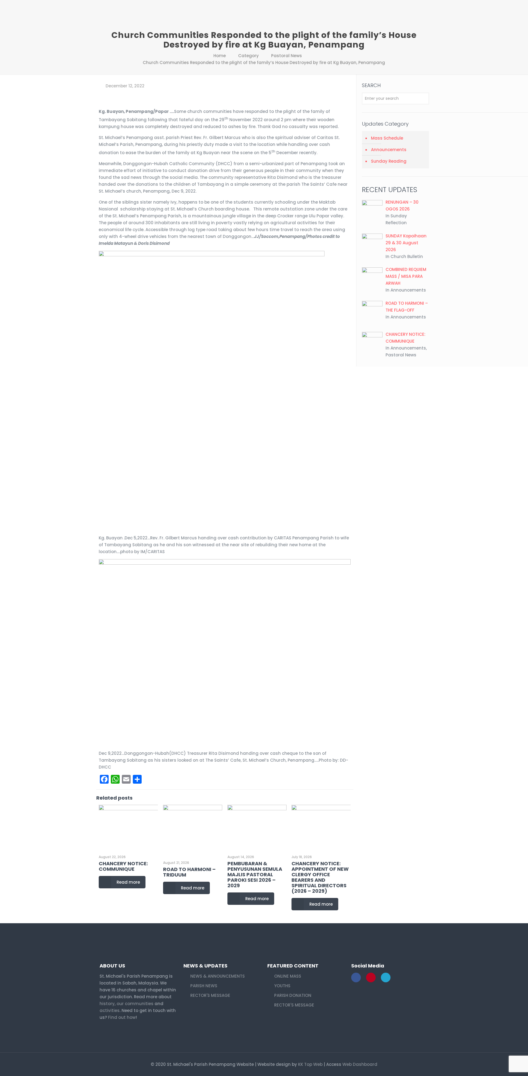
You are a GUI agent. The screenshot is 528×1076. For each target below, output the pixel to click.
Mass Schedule (387, 138)
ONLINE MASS (287, 976)
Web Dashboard (359, 1064)
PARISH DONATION (292, 995)
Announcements (388, 149)
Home (219, 56)
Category (248, 56)
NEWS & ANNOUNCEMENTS (217, 976)
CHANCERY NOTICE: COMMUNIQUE (123, 866)
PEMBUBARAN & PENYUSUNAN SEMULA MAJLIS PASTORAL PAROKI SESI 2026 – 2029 (254, 874)
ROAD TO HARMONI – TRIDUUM (189, 872)
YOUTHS (282, 986)
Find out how (122, 1017)
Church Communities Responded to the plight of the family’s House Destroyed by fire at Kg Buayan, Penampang (264, 62)
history (107, 1003)
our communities (135, 1003)
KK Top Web (310, 1064)
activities (110, 1010)
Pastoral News (286, 56)
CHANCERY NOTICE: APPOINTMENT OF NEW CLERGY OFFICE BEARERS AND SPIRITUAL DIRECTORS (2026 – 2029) (320, 877)
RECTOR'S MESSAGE (210, 995)
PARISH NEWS (203, 986)
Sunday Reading (388, 161)
